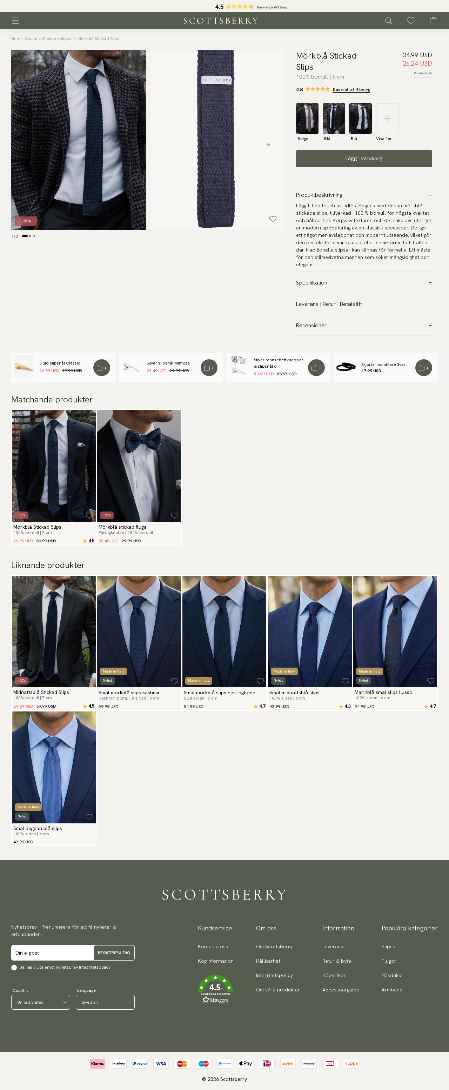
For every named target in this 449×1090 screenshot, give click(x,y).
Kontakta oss (213, 946)
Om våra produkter (278, 990)
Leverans (332, 946)
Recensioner (311, 325)
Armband (392, 990)
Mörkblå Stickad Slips (98, 38)
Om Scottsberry (274, 946)
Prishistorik (423, 73)
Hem (15, 38)
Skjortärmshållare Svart (384, 364)
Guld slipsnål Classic (59, 363)
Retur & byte (336, 961)
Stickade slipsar (57, 38)
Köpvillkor (334, 975)
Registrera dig (114, 953)
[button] (216, 989)
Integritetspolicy (94, 967)
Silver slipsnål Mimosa (168, 363)
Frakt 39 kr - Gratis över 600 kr (224, 6)
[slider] (224, 6)
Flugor (389, 961)
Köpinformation (216, 961)
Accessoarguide (340, 990)
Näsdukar (392, 975)
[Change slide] (25, 236)
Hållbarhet (268, 961)
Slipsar (31, 38)
